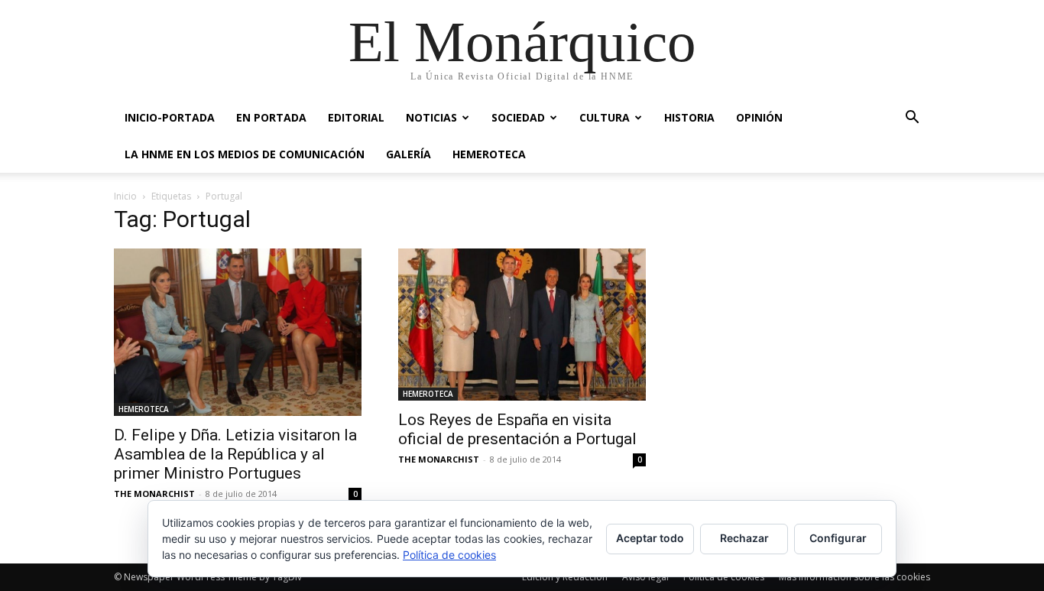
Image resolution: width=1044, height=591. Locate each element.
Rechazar (744, 537)
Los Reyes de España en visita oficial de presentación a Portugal (517, 429)
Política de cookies (449, 554)
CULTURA (604, 117)
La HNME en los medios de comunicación (245, 154)
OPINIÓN (759, 117)
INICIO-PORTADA (170, 117)
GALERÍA (408, 154)
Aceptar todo (650, 537)
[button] (911, 119)
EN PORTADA (271, 117)
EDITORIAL (356, 117)
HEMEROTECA (489, 154)
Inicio (125, 196)
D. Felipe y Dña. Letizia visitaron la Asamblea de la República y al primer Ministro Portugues (235, 454)
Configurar (838, 537)
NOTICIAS (431, 117)
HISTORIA (689, 117)
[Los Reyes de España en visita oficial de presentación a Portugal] (522, 324)
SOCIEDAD (518, 117)
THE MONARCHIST (154, 493)
